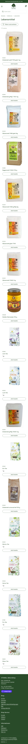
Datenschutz (4, 730)
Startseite (3, 16)
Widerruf (3, 717)
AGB (2, 726)
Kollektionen (9, 16)
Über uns (3, 732)
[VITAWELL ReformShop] (14, 6)
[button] (25, 6)
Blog (2, 706)
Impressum (3, 728)
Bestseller (3, 702)
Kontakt (3, 715)
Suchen (3, 698)
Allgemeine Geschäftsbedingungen (9, 704)
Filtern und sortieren (11, 24)
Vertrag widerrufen (5, 708)
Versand (3, 719)
